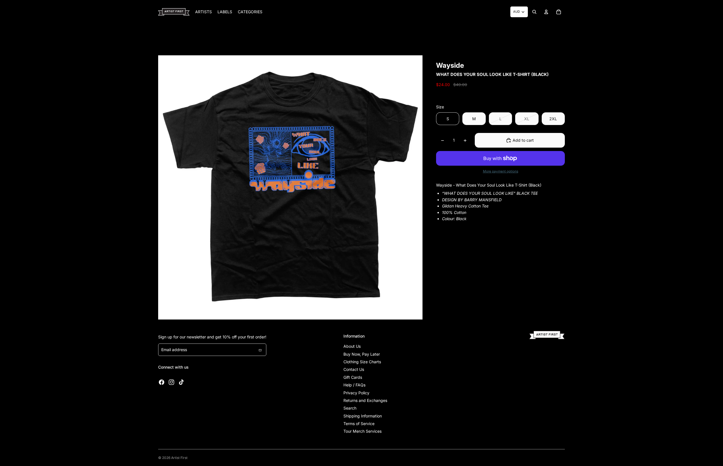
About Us (352, 346)
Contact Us (353, 369)
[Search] (534, 12)
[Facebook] (161, 382)
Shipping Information (362, 416)
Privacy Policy (356, 392)
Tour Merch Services (362, 431)
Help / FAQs (354, 384)
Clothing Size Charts (362, 361)
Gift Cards (352, 377)
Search (349, 408)
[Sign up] (260, 349)
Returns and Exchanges (365, 400)
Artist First (179, 458)
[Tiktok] (181, 382)
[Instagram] (171, 382)
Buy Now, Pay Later (361, 354)
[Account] (546, 12)
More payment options (500, 171)
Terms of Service (358, 423)
